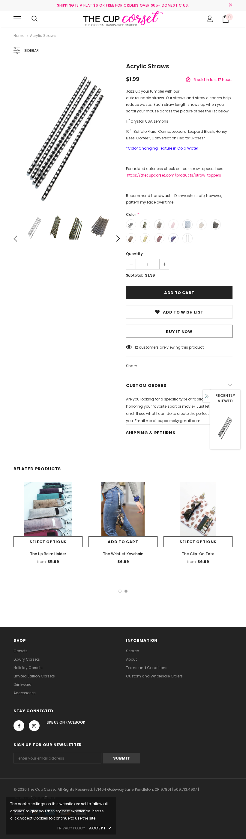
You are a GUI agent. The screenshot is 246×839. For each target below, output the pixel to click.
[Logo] (123, 18)
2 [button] (126, 591)
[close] (230, 5)
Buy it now (179, 332)
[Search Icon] (35, 19)
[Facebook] (19, 725)
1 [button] (120, 591)
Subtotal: (134, 275)
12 (136, 347)
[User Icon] (210, 19)
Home (19, 35)
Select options (48, 542)
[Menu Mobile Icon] (17, 18)
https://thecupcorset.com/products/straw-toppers (174, 175)
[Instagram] (34, 725)
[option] (67, 135)
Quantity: (135, 253)
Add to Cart (123, 542)
